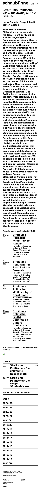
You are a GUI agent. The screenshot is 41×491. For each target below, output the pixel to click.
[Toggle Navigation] (37, 3)
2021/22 (7, 416)
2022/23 (7, 412)
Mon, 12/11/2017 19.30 (6, 287)
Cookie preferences (8, 482)
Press (23, 481)
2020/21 (7, 420)
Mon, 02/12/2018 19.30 (6, 312)
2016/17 (7, 437)
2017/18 (7, 433)
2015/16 (7, 442)
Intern (23, 479)
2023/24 (7, 407)
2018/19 (7, 429)
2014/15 (7, 446)
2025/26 (7, 463)
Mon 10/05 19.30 (6, 378)
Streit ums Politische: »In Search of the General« (22, 266)
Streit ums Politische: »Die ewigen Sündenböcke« (20, 382)
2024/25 (7, 403)
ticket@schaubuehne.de (9, 475)
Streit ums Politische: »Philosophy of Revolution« (22, 291)
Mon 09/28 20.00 (6, 365)
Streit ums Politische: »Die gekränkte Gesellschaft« (20, 370)
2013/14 (7, 450)
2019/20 (7, 424)
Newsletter (6, 481)
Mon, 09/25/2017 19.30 (6, 235)
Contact (5, 479)
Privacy (5, 486)
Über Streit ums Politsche (16, 393)
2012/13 (7, 455)
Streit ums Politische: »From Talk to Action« (21, 239)
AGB (4, 485)
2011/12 (7, 459)
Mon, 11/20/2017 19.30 (6, 262)
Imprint (5, 483)
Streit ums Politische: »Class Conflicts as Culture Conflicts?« (20, 318)
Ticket (36, 365)
